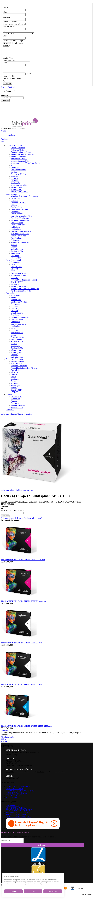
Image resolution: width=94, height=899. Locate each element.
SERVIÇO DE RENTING (16, 814)
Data (5, 60)
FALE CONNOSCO (14, 795)
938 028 (40, 772)
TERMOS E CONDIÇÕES (17, 812)
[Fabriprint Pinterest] (3, 114)
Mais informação (7, 737)
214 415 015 (10, 772)
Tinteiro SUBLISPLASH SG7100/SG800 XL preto (22, 684)
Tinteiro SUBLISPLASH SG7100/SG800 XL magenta (23, 601)
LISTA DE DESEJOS (14, 789)
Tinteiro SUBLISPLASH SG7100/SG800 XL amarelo (23, 560)
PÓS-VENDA (11, 797)
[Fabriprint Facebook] (3, 103)
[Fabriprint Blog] (3, 116)
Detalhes (4, 730)
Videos (3, 739)
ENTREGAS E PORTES (16, 808)
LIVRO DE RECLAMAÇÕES (18, 817)
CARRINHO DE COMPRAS (18, 786)
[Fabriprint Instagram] (3, 109)
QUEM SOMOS (12, 806)
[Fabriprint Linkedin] (3, 107)
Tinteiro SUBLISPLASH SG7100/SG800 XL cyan (21, 643)
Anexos (4, 741)
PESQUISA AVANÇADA (16, 793)
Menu (3, 141)
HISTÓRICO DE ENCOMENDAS (20, 791)
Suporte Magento (87, 894)
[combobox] (12, 98)
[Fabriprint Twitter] (3, 111)
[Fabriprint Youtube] (3, 105)
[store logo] (25, 129)
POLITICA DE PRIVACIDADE (19, 810)
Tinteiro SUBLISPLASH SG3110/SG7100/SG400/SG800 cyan (26, 726)
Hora (5, 63)
